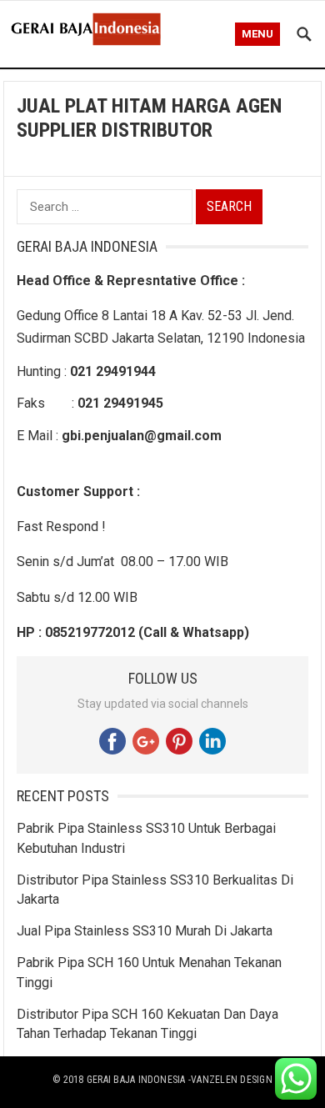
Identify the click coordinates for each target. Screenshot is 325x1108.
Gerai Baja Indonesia (136, 1079)
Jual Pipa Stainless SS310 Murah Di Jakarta (144, 931)
